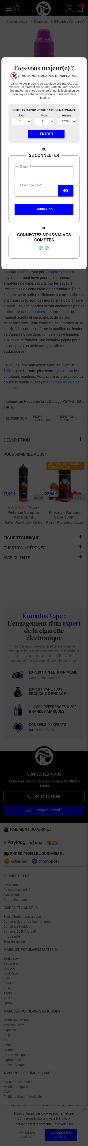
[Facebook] (41, 248)
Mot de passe (30, 185)
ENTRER (46, 134)
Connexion (44, 209)
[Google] (47, 248)
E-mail (25, 166)
